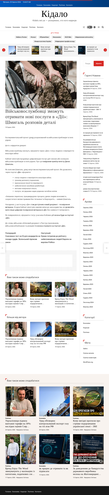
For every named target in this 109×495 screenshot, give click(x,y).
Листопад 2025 (88, 248)
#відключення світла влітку (84, 37)
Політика (62, 5)
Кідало (54, 13)
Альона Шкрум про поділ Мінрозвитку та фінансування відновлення (93, 170)
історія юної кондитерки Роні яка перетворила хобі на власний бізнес (93, 179)
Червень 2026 (88, 216)
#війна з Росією (21, 37)
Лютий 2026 (87, 234)
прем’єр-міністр (58, 161)
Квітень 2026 (87, 225)
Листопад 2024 (88, 302)
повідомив (46, 161)
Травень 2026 (88, 221)
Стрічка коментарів (89, 357)
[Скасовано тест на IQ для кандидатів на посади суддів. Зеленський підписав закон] (2, 248)
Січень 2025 (87, 293)
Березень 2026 (88, 230)
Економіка (47, 5)
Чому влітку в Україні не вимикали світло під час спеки (91, 161)
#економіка (57, 37)
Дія (19, 172)
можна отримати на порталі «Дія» (51, 226)
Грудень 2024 (87, 298)
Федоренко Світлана (22, 430)
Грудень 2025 (87, 244)
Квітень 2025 (87, 280)
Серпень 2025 (88, 262)
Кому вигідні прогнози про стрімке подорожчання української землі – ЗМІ (23, 52)
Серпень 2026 (88, 207)
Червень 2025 (88, 271)
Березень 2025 (88, 284)
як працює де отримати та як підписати (69, 49)
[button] (3, 50)
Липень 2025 (87, 266)
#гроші (33, 37)
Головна (39, 5)
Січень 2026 (87, 239)
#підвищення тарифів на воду (65, 41)
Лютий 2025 (87, 289)
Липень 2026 (87, 212)
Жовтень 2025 (88, 253)
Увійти (85, 348)
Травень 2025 (88, 275)
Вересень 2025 (88, 257)
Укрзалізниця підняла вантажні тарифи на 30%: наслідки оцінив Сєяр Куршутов (15, 302)
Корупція (55, 5)
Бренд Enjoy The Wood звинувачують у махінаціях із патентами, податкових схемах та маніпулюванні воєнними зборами (65, 305)
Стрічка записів (88, 353)
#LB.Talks (68, 37)
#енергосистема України (42, 41)
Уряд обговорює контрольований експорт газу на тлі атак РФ (40, 341)
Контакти (69, 5)
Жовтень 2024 (88, 307)
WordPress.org (88, 362)
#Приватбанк (44, 37)
